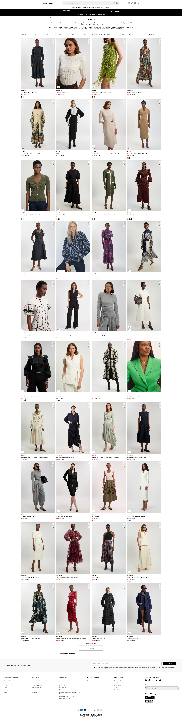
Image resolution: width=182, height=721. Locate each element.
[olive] (21, 219)
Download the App (8, 681)
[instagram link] (146, 680)
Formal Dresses (97, 27)
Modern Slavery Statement (93, 681)
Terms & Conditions (63, 683)
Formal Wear (106, 27)
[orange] (92, 97)
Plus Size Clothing (68, 27)
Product (61, 690)
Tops (76, 27)
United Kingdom (118, 681)
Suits (112, 28)
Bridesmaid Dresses (78, 28)
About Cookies (62, 687)
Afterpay (6, 690)
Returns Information (36, 687)
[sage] (130, 581)
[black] (130, 158)
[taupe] (92, 219)
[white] (128, 219)
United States (117, 685)
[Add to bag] (53, 42)
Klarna (5, 687)
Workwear (98, 28)
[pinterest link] (149, 680)
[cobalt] (130, 520)
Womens (52, 17)
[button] (129, 3)
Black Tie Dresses (89, 28)
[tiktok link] (160, 680)
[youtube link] (156, 680)
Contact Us (34, 690)
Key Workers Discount (64, 698)
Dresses (90, 27)
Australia (116, 687)
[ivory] (23, 97)
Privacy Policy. (108, 669)
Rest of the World (118, 690)
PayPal (5, 685)
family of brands (138, 667)
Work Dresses (105, 28)
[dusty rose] (128, 339)
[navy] (21, 97)
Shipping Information (37, 685)
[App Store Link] (150, 699)
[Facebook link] (153, 680)
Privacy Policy (62, 681)
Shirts (80, 27)
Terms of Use (62, 685)
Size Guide (34, 692)
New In (50, 27)
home (48, 17)
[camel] (128, 158)
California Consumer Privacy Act (66, 696)
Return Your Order (36, 683)
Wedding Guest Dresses (118, 27)
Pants (84, 27)
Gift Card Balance (8, 683)
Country (147, 685)
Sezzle (5, 692)
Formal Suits (119, 28)
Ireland (116, 683)
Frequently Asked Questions (38, 681)
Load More (91, 648)
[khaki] (94, 219)
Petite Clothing (58, 27)
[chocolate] (130, 219)
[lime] (94, 97)
